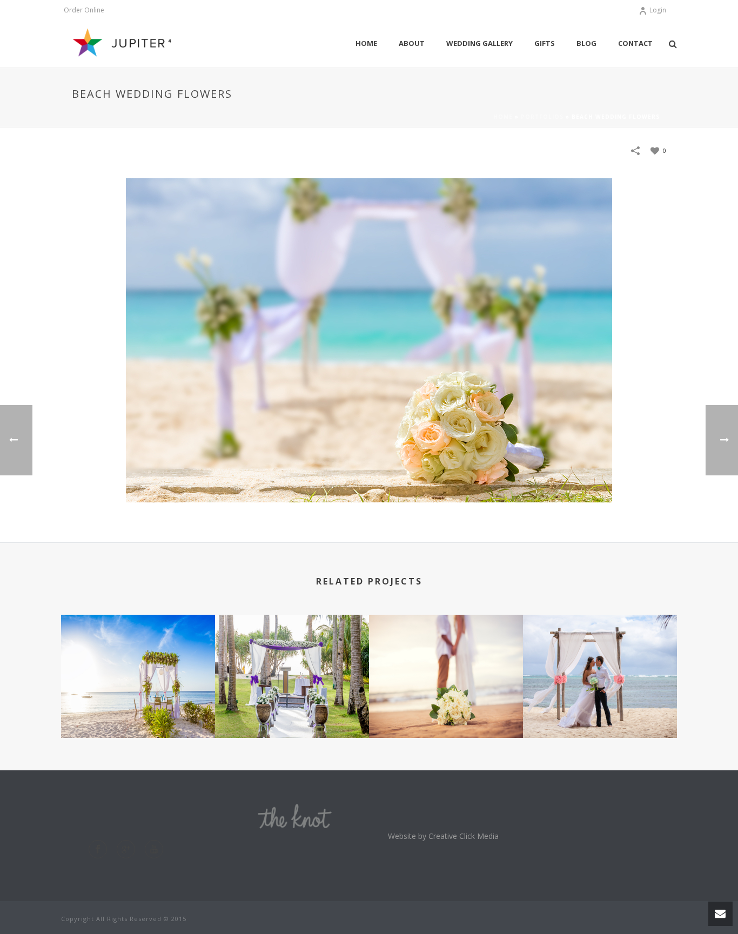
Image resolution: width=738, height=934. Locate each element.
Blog (586, 43)
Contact (635, 43)
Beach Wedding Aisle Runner (292, 697)
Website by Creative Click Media (443, 836)
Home (366, 43)
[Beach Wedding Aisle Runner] (292, 661)
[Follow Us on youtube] (154, 849)
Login (657, 10)
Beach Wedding (138, 709)
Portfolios (542, 116)
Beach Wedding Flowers (600, 709)
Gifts (544, 43)
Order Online (84, 10)
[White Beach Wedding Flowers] (446, 661)
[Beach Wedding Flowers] (600, 661)
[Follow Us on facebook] (98, 849)
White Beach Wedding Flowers (446, 697)
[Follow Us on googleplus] (126, 849)
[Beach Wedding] (138, 661)
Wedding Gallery (479, 43)
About (412, 43)
